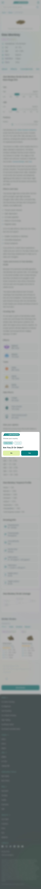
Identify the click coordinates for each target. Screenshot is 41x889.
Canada (18, 443)
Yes (29, 453)
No (11, 453)
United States (8, 443)
